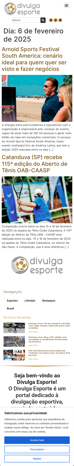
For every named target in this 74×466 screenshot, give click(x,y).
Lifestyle (30, 300)
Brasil (10, 308)
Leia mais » (33, 332)
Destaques (48, 300)
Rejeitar (37, 458)
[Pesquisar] (43, 20)
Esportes (12, 300)
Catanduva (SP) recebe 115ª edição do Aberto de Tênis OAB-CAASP (34, 164)
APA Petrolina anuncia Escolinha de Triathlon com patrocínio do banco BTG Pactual (49, 353)
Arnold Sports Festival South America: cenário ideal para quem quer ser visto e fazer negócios (34, 59)
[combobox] (26, 20)
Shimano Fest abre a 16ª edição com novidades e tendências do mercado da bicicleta (47, 339)
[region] (37, 436)
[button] (66, 5)
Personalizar (37, 449)
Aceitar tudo (37, 440)
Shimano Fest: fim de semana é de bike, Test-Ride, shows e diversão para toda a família (49, 325)
